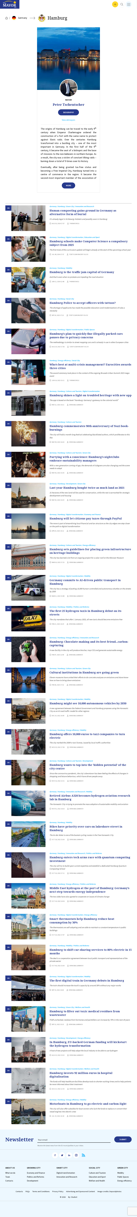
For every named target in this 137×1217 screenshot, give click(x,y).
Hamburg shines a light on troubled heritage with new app (91, 395)
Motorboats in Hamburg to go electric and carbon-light (88, 1104)
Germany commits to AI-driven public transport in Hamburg (85, 582)
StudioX (74, 1197)
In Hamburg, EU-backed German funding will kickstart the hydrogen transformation (88, 1043)
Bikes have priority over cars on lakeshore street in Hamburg (86, 828)
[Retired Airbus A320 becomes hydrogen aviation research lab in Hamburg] (28, 803)
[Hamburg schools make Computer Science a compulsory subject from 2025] (28, 249)
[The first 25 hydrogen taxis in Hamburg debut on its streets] (28, 618)
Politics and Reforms (35, 1177)
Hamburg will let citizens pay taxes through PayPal (86, 518)
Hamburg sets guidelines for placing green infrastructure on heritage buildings (90, 551)
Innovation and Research (66, 1177)
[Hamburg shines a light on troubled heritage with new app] (28, 403)
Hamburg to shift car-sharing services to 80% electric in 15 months (91, 951)
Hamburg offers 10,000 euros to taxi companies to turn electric (87, 735)
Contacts (9, 1181)
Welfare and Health (97, 1181)
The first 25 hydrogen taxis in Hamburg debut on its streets (85, 612)
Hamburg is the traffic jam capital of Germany (82, 272)
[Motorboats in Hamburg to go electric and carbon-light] (28, 1111)
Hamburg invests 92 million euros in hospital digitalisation (81, 1074)
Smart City (61, 1167)
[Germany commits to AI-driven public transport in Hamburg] (28, 587)
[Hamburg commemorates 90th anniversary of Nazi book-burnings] (28, 433)
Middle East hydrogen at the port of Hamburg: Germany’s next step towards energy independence (89, 889)
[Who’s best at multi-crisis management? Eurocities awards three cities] (28, 372)
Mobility (120, 1173)
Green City (122, 1167)
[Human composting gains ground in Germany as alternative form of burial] (28, 218)
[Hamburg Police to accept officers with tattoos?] (28, 310)
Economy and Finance (36, 1173)
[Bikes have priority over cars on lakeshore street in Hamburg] (28, 834)
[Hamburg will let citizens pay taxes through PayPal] (28, 526)
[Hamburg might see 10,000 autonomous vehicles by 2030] (28, 711)
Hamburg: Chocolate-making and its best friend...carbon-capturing (89, 643)
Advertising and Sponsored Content (80, 1191)
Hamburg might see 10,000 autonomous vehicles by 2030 (88, 703)
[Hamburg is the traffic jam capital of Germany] (28, 279)
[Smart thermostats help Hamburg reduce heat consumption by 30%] (28, 926)
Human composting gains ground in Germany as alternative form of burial (83, 212)
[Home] (6, 18)
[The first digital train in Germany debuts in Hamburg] (28, 988)
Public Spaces (123, 1177)
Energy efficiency (124, 1181)
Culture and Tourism (97, 1173)
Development (32, 1181)
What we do (10, 1173)
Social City (94, 1167)
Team (7, 1177)
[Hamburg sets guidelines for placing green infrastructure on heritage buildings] (28, 557)
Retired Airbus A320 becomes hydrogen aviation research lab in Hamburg (90, 797)
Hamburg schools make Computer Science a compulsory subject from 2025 (89, 243)
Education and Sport (97, 1177)
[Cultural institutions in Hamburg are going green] (28, 680)
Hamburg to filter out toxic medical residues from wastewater (85, 1013)
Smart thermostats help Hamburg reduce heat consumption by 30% (82, 920)
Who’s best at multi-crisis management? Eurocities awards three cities (90, 366)
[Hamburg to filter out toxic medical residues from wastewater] (28, 1019)
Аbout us (10, 1167)
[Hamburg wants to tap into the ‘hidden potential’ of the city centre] (28, 772)
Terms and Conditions (41, 1191)
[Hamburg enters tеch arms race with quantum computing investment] (28, 865)
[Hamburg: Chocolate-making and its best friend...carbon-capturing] (28, 649)
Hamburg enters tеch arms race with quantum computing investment (90, 859)
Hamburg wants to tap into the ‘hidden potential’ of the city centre (88, 766)
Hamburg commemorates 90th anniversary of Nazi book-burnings (89, 427)
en (8, 208)
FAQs (28, 1191)
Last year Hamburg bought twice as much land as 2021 (87, 487)
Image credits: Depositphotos (109, 1191)
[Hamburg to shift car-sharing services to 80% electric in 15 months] (28, 957)
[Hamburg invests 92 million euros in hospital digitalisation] (28, 1080)
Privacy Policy (57, 1191)
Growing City (33, 1167)
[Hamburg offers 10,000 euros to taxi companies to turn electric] (28, 742)
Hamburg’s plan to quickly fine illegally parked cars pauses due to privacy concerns (86, 335)
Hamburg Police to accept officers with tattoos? (83, 303)
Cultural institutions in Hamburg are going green (84, 672)
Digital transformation (65, 1173)
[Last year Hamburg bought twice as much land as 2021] (28, 495)
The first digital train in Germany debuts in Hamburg (87, 980)
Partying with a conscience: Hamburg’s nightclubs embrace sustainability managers (84, 458)
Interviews (6, 5)
